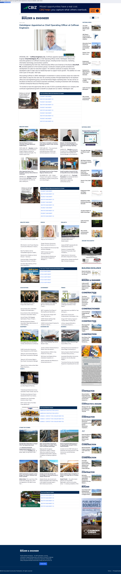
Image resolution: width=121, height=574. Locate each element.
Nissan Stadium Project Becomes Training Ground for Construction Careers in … (86, 397)
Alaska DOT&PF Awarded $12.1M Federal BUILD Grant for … (69, 245)
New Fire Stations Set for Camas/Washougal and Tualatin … (29, 251)
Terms (109, 571)
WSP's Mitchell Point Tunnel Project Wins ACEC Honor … (28, 303)
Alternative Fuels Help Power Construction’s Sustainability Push (87, 46)
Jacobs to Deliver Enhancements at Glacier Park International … (49, 348)
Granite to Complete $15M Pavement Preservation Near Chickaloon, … (68, 251)
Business (63, 326)
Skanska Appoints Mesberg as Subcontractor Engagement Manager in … (48, 258)
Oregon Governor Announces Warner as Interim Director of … (48, 244)
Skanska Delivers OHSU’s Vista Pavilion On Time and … (48, 352)
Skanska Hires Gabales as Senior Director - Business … (29, 255)
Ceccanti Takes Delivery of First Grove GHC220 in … (28, 264)
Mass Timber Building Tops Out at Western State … (49, 342)
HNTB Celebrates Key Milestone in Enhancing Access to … (49, 361)
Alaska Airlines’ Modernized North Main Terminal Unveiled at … (69, 260)
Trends (63, 287)
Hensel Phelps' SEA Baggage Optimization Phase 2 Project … (28, 318)
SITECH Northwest (45, 271)
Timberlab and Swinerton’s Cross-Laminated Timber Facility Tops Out (29, 390)
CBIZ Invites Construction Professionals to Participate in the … (70, 315)
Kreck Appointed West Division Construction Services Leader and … (29, 239)
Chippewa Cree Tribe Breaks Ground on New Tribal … (28, 399)
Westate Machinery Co (46, 99)
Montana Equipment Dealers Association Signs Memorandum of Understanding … (29, 323)
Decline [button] (2, 2)
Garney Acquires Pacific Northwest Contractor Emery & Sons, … (70, 352)
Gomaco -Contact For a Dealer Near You (52, 416)
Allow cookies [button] (7, 2)
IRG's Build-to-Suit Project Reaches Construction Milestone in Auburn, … (29, 246)
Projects (64, 222)
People (43, 222)
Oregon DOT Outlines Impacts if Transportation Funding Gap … (69, 319)
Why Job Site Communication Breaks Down (86, 98)
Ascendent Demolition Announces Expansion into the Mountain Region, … (69, 358)
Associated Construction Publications (13, 571)
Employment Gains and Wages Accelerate (87, 63)
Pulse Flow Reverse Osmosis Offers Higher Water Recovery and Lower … (86, 437)
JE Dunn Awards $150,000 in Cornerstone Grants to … (68, 324)
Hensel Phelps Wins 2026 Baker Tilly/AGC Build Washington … (28, 309)
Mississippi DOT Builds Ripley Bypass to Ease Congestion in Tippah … (86, 328)
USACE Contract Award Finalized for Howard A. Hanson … (50, 323)
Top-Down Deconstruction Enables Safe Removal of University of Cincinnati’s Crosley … (85, 301)
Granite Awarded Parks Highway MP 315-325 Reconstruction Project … (49, 304)
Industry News (23, 126)
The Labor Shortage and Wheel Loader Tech (85, 152)
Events (22, 368)
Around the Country (88, 240)
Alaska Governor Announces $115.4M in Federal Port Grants (69, 255)
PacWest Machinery (46, 96)
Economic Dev (45, 326)
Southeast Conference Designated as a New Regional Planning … (29, 385)
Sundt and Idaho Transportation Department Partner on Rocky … (29, 260)
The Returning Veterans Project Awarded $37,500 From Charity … (29, 395)
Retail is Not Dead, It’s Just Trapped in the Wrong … (86, 273)
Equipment (23, 326)
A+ (95, 17)
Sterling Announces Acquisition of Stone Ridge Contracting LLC (69, 348)
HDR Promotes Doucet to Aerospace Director (47, 252)
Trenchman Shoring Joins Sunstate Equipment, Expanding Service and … (70, 364)
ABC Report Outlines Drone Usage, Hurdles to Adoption (86, 162)
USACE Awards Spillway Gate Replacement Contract (48, 319)
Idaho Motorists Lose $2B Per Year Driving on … (70, 311)
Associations (24, 287)
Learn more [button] (39, 0)
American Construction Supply (49, 410)
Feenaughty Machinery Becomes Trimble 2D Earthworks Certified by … (29, 343)
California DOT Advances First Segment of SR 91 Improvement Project (86, 286)
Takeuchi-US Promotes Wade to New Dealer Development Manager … (29, 361)
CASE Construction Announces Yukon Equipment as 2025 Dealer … (29, 350)
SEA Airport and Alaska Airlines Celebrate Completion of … (48, 357)
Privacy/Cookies (117, 571)
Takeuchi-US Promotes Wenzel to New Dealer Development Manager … (29, 355)
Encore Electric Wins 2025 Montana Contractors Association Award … (29, 313)
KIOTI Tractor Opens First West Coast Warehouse (28, 403)
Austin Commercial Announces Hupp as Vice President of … (48, 238)
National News (87, 22)
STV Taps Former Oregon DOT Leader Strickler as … (48, 315)
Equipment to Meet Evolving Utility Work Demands (86, 202)
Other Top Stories (24, 427)
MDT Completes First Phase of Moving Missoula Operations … (48, 311)
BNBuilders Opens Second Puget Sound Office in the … (69, 342)
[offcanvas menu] (98, 17)
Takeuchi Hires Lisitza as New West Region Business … (29, 366)
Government (44, 287)
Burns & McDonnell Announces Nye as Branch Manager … (50, 248)
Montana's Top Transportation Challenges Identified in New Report (68, 304)
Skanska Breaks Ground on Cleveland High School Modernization (68, 239)
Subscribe (43, 563)
